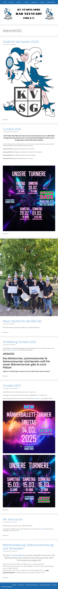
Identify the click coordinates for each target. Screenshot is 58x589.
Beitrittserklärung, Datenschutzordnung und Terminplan (28, 546)
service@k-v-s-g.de (38, 398)
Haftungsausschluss (45, 585)
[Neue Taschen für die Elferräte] (29, 315)
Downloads (34, 2)
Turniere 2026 (12, 129)
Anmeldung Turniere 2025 (19, 342)
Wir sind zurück (12, 519)
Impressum (21, 585)
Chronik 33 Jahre (51, 2)
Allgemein (6, 119)
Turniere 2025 (12, 385)
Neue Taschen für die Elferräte (22, 321)
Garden (18, 2)
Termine (27, 2)
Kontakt (14, 585)
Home (4, 2)
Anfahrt (54, 585)
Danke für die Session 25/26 (21, 42)
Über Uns (11, 2)
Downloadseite (18, 555)
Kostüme (42, 2)
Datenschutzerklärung (32, 585)
